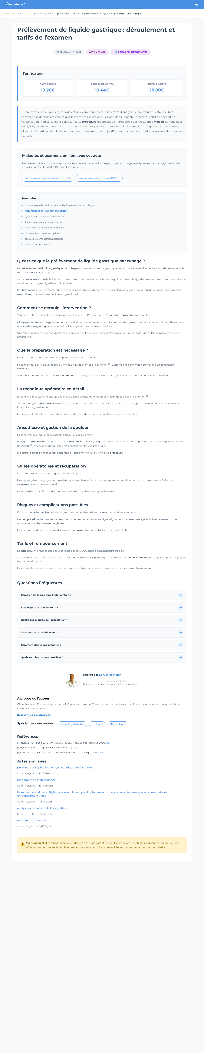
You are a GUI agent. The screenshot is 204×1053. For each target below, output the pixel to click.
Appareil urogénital (43, 13)
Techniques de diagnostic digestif (48, 178)
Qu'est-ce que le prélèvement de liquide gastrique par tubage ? (60, 205)
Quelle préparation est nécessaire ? (44, 216)
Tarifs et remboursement (39, 244)
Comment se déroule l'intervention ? (46, 210)
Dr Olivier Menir (110, 674)
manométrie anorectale (33, 820)
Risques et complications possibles (44, 238)
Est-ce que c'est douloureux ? (39, 607)
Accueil (7, 13)
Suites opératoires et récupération (43, 233)
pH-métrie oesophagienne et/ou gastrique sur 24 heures (55, 767)
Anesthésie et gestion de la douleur (44, 227)
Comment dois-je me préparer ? (41, 645)
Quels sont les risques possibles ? (42, 657)
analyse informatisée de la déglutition (42, 808)
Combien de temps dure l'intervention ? (46, 595)
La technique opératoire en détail (43, 222)
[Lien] (107, 742)
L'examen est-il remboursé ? (39, 632)
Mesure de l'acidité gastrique (99, 178)
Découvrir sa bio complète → (34, 715)
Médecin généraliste (72, 724)
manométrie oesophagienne (36, 780)
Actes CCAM (22, 13)
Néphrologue (118, 724)
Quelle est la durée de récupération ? (44, 619)
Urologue (97, 724)
